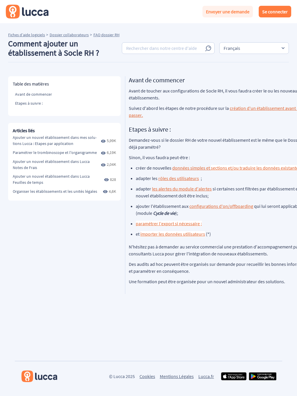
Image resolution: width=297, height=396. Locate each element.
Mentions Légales (177, 376)
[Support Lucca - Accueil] (27, 12)
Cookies (147, 376)
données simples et (191, 168)
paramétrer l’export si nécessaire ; (169, 223)
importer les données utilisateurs (172, 234)
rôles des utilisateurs (178, 178)
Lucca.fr (206, 376)
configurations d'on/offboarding (221, 206)
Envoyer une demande (227, 11)
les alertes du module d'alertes (182, 189)
